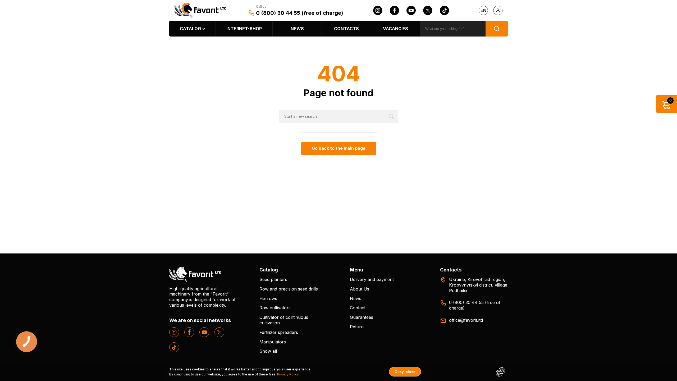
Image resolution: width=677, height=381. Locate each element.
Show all (268, 351)
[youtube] (411, 10)
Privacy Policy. (288, 374)
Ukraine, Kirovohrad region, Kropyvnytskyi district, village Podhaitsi (478, 285)
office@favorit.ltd (466, 320)
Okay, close (405, 372)
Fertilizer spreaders (278, 332)
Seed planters (273, 279)
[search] (497, 29)
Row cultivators (275, 307)
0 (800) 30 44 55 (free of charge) (299, 13)
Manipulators (272, 341)
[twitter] (427, 10)
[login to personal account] (497, 10)
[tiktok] (444, 10)
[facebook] (394, 10)
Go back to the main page (338, 148)
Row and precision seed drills (288, 289)
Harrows (268, 298)
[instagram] (377, 10)
